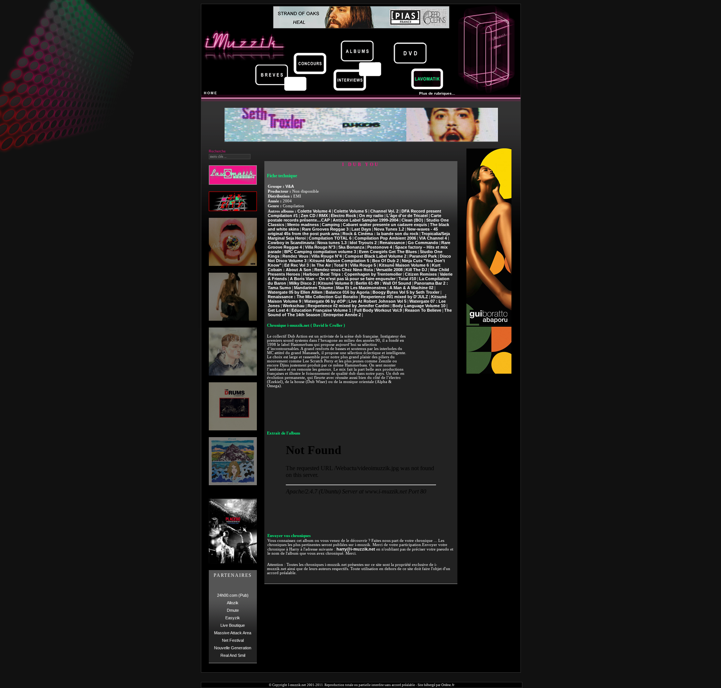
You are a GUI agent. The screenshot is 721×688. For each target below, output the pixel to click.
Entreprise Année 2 (342, 314)
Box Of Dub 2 (385, 260)
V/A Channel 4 (433, 238)
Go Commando (423, 242)
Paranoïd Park (423, 256)
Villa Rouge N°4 (326, 256)
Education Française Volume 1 (321, 310)
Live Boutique (232, 625)
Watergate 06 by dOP (324, 301)
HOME (210, 93)
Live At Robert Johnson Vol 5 (377, 301)
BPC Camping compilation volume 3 (320, 251)
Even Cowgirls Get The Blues (388, 251)
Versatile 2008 (389, 269)
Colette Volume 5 (350, 211)
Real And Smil (232, 655)
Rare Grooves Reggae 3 (325, 229)
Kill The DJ (416, 269)
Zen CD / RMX (314, 215)
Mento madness (303, 224)
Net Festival (233, 640)
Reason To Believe (423, 310)
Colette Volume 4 (314, 211)
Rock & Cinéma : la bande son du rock (380, 233)
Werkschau (294, 305)
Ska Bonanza (351, 247)
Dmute (233, 610)
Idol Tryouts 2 (363, 242)
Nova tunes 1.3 (332, 242)
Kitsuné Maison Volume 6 (404, 265)
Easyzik (232, 618)
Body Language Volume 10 (418, 305)
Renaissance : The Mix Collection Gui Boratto (313, 296)
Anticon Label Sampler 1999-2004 (365, 220)
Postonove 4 (379, 247)
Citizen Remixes (421, 274)
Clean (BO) (412, 220)
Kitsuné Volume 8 (335, 283)
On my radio (371, 215)
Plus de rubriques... (437, 93)
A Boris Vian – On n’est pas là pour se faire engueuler (342, 278)
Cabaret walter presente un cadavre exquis (385, 224)
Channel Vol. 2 (384, 211)
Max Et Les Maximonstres (361, 287)
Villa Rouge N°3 (320, 247)
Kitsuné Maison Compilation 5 (339, 260)
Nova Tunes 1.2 (389, 229)
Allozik (232, 602)
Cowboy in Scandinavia (291, 242)
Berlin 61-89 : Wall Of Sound (383, 283)
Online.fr (447, 685)
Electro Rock (343, 215)
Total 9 (340, 265)
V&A (289, 186)
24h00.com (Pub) (233, 595)
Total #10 (407, 278)
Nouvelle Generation (232, 648)
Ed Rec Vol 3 (296, 265)
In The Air (321, 265)
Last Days (361, 229)
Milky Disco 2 (302, 283)
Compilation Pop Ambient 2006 (385, 238)
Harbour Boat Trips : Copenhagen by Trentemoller (352, 274)
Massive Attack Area (232, 633)
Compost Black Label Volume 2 (375, 256)
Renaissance (392, 242)
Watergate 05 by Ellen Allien (295, 292)
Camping (331, 224)
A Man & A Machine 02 (411, 287)
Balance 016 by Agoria (348, 292)
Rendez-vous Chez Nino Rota (343, 269)
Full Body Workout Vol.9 (378, 310)
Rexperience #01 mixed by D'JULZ (394, 296)
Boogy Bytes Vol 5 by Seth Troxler (406, 292)
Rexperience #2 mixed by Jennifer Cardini (348, 305)
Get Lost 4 (278, 310)
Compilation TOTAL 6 (330, 238)
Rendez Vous (295, 256)
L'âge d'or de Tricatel (407, 215)
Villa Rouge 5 (363, 265)
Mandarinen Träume (313, 287)
